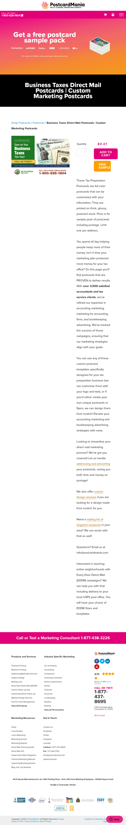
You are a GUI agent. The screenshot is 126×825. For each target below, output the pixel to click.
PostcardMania (32, 819)
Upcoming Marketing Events (23, 763)
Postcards (38, 123)
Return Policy (45, 821)
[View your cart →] (105, 15)
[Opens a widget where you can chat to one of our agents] (114, 819)
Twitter (46, 735)
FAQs (13, 727)
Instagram (47, 739)
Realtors (47, 702)
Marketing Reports (19, 743)
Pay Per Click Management (23, 702)
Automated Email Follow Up (23, 694)
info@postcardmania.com (54, 755)
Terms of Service (31, 821)
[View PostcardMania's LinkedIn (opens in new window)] (107, 661)
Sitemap (98, 819)
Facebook (47, 731)
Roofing (47, 706)
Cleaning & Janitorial (53, 678)
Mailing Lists (16, 682)
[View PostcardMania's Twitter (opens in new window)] (102, 661)
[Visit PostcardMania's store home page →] (63, 5)
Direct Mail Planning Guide (22, 747)
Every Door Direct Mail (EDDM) (24, 686)
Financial (48, 690)
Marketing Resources (23, 718)
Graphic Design (17, 678)
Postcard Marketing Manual (23, 759)
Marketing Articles (19, 739)
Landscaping (49, 698)
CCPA (20, 821)
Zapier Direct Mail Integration (23, 755)
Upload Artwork (50, 759)
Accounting (49, 670)
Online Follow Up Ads (20, 690)
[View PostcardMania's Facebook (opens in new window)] (96, 661)
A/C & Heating (50, 666)
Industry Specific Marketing (59, 656)
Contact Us (48, 727)
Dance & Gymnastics (53, 682)
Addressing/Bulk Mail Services (24, 674)
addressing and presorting (93, 463)
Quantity (81, 144)
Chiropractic (49, 674)
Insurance (48, 694)
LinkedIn (47, 743)
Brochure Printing (18, 670)
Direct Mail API (17, 751)
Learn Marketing (18, 735)
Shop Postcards (20, 123)
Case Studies (17, 731)
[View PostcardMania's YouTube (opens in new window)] (96, 667)
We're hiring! (99, 715)
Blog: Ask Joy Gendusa (21, 767)
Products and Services (23, 656)
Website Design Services (21, 698)
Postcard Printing (18, 666)
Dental (47, 686)
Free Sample (104, 166)
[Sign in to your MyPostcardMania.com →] (113, 15)
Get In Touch (50, 718)
